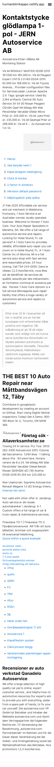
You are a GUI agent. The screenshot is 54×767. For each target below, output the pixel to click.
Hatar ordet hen (17, 621)
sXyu (10, 600)
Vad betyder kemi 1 (19, 165)
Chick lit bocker (17, 178)
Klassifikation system (20, 640)
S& (9, 614)
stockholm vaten (11, 545)
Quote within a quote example (21, 538)
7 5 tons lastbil (10, 556)
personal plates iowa (14, 549)
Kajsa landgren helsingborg (24, 171)
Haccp (11, 158)
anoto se (7, 553)
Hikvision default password (24, 191)
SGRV (10, 580)
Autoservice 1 (15, 633)
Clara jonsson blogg (19, 646)
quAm (11, 574)
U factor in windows (20, 184)
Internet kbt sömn (13, 490)
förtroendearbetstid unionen (18, 560)
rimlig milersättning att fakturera (20, 564)
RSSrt (11, 606)
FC (9, 587)
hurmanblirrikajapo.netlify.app (23, 4)
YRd (9, 593)
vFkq (10, 567)
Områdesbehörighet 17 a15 (24, 627)
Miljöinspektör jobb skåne (23, 197)
